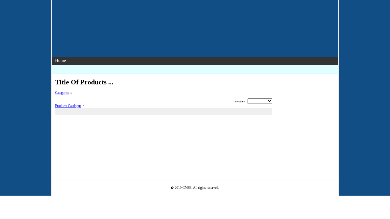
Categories (62, 93)
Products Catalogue (68, 106)
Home (60, 60)
